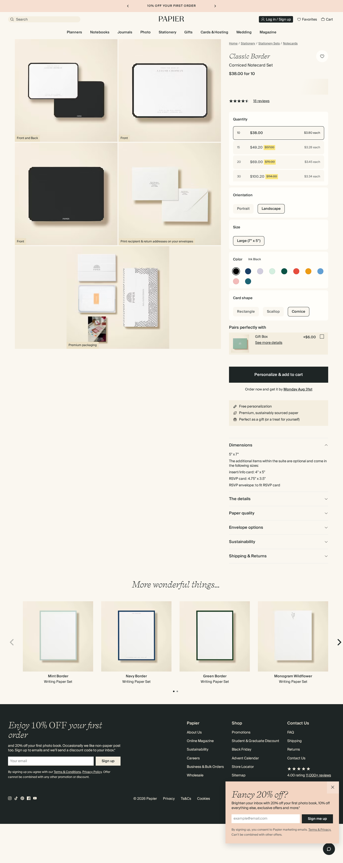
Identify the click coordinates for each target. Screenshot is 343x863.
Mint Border (58, 676)
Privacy (169, 798)
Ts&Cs (186, 798)
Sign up (108, 761)
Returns (293, 749)
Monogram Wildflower (293, 676)
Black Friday (241, 749)
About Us (194, 732)
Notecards (290, 43)
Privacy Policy (92, 772)
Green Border (214, 676)
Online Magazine (200, 741)
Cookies (203, 798)
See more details (268, 343)
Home (233, 43)
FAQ (290, 732)
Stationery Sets (269, 43)
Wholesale (195, 775)
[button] (333, 787)
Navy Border (136, 676)
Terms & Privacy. (319, 829)
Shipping (294, 741)
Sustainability (197, 749)
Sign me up (317, 819)
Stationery (248, 43)
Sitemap (239, 775)
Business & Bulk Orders (205, 767)
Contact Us (296, 758)
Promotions (241, 732)
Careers (193, 758)
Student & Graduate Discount (255, 741)
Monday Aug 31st (297, 389)
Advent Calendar (245, 758)
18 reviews (261, 101)
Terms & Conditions (67, 772)
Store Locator (243, 767)
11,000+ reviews (318, 775)
